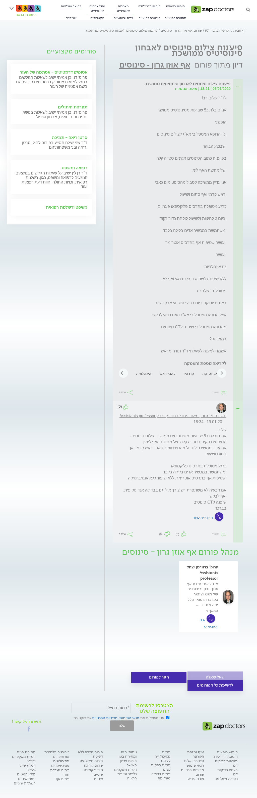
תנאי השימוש (129, 718)
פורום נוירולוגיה (91, 761)
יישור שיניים (27, 779)
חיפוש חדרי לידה (149, 6)
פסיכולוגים (61, 761)
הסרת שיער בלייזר (27, 767)
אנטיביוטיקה (212, 373)
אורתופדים (61, 757)
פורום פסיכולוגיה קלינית (162, 756)
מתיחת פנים (26, 752)
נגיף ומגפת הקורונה (195, 754)
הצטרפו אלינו (194, 761)
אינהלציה (143, 373)
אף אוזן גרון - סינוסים (154, 65)
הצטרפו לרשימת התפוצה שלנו (154, 708)
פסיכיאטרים (60, 766)
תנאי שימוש (195, 765)
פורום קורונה (93, 765)
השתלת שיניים (25, 783)
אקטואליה (97, 18)
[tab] (175, 84)
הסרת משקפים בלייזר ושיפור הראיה (125, 774)
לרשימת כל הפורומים (215, 685)
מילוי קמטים (26, 774)
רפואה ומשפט (74, 168)
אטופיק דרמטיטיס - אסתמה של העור (53, 72)
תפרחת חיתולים (72, 107)
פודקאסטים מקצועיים (97, 8)
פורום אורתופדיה (196, 776)
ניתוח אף (62, 779)
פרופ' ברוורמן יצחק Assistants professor (202, 572)
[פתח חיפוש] (248, 9)
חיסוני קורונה (93, 770)
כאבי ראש (167, 373)
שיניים (98, 774)
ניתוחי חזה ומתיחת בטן (128, 754)
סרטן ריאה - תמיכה (69, 137)
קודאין (188, 373)
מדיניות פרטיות (192, 770)
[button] (29, 728)
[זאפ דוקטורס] (212, 9)
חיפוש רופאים (175, 6)
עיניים (98, 779)
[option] (208, 604)
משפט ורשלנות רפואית (66, 207)
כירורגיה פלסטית (56, 752)
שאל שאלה (215, 677)
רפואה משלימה (71, 6)
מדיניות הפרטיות (104, 718)
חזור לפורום (159, 677)
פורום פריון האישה (128, 763)
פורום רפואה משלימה (160, 776)
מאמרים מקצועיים (123, 8)
